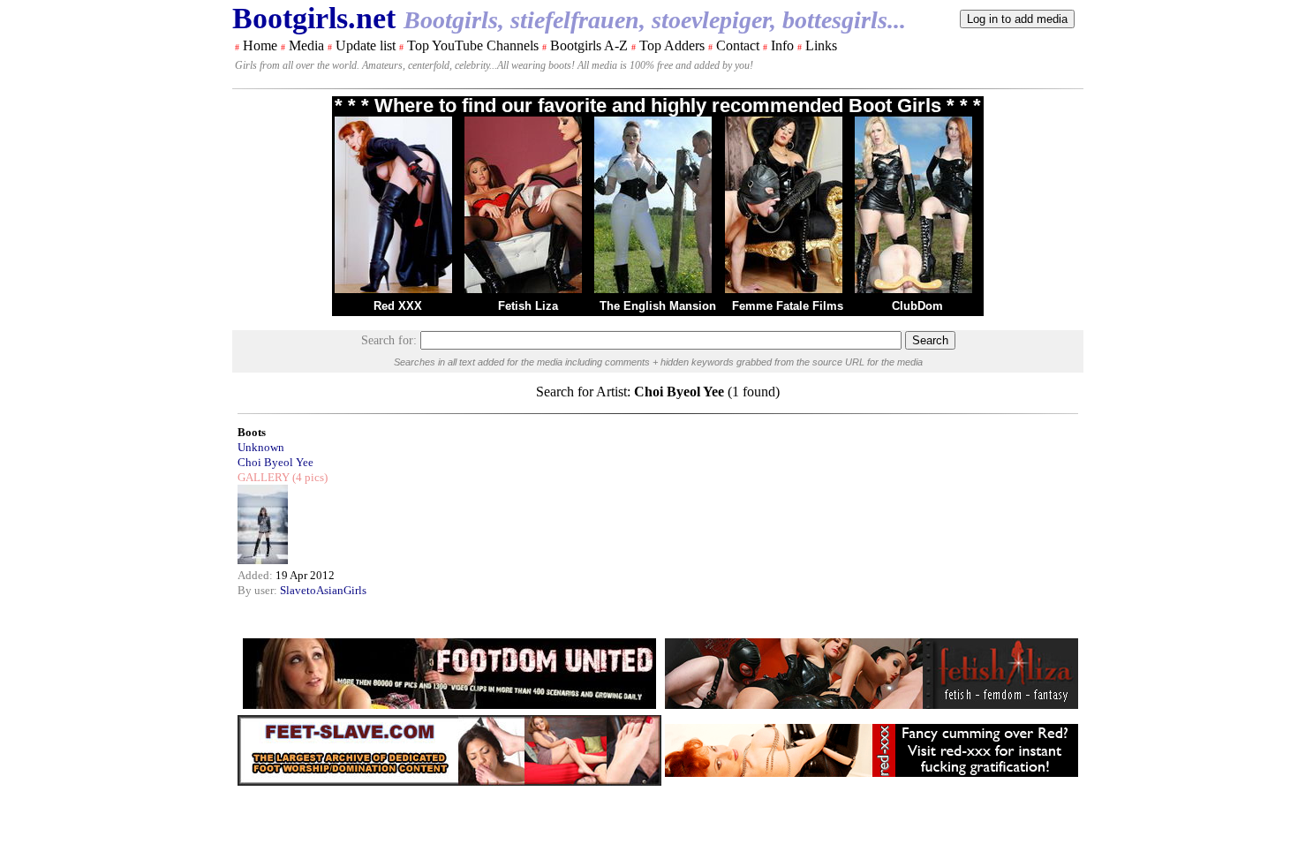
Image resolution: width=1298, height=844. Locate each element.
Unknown (261, 447)
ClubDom (917, 306)
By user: (259, 590)
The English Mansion (658, 306)
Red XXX (398, 306)
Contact (737, 45)
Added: (256, 575)
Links (821, 45)
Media (306, 45)
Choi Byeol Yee (275, 462)
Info (782, 45)
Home (260, 45)
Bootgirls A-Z (589, 45)
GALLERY (264, 477)
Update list (366, 45)
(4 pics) (309, 477)
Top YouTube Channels (473, 45)
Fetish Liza (528, 306)
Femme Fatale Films (787, 306)
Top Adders (672, 45)
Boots (252, 432)
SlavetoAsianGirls (323, 590)
